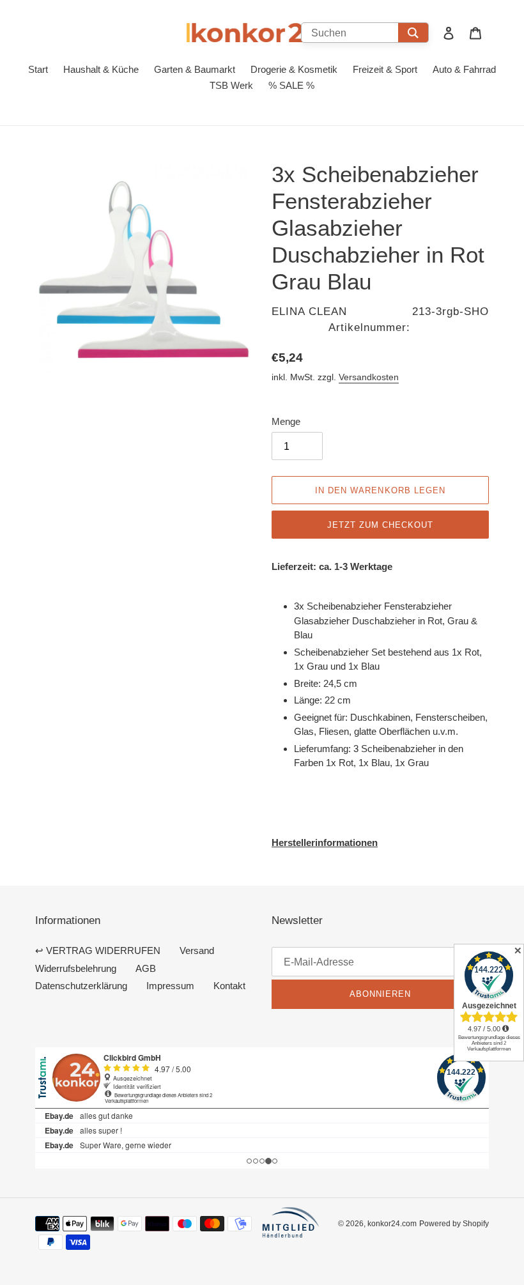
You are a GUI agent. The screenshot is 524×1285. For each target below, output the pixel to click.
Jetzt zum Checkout (380, 524)
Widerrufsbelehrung (75, 968)
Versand (197, 950)
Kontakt (229, 985)
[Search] (413, 32)
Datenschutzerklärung (81, 985)
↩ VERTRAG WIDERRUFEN (97, 950)
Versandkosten (369, 377)
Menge (286, 421)
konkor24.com (392, 1223)
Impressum (170, 985)
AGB (145, 968)
